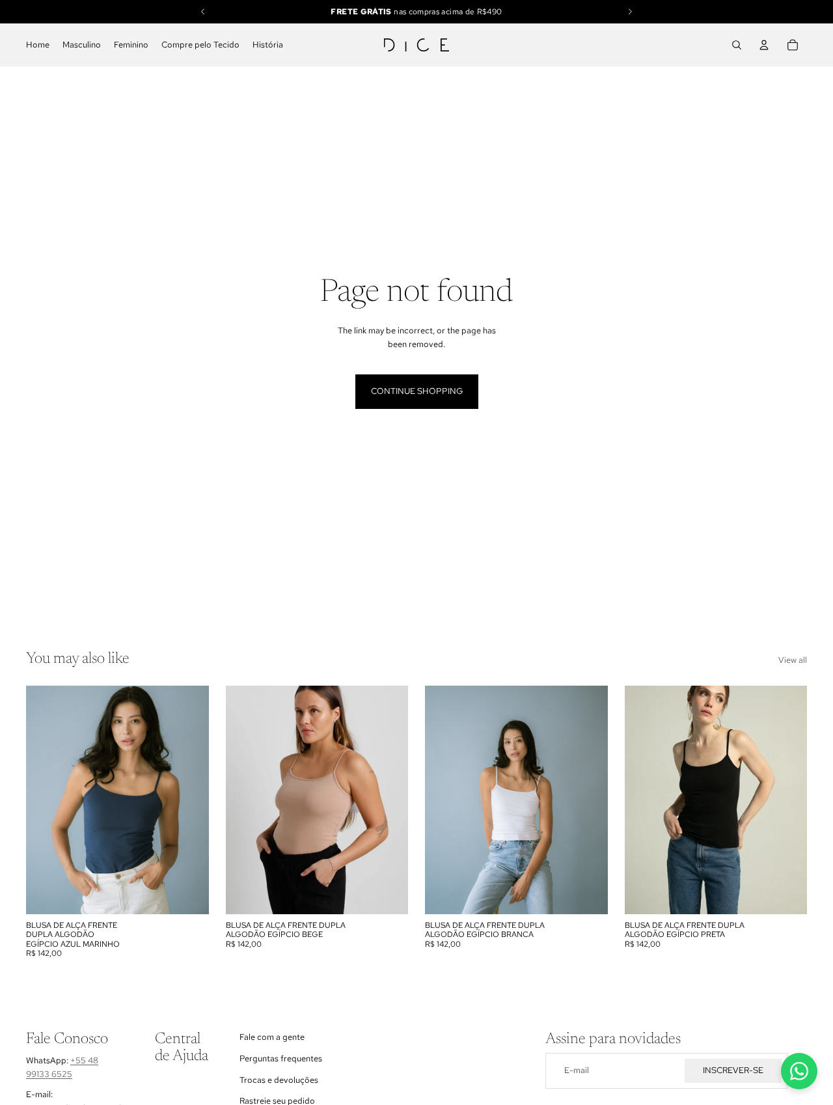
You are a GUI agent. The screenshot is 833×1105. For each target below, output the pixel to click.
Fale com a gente (272, 1036)
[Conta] (764, 45)
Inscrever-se (733, 1070)
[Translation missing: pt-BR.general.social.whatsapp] (799, 1071)
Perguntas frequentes (280, 1058)
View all (792, 659)
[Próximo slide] (588, 800)
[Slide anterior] (444, 800)
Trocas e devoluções (278, 1079)
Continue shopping (417, 391)
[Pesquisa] (736, 45)
